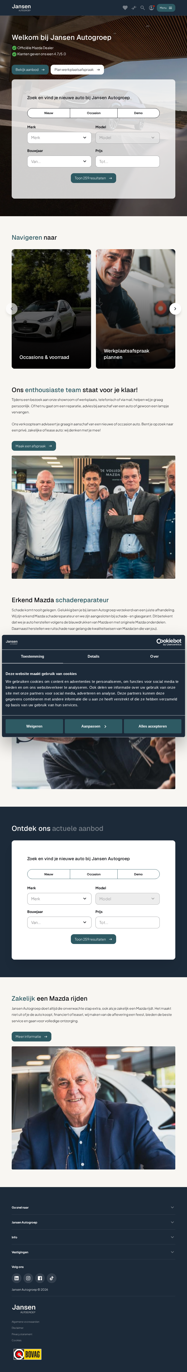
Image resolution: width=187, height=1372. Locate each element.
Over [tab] (154, 656)
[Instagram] (28, 1278)
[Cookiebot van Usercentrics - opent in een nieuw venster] (160, 642)
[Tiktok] (51, 1278)
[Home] (21, 8)
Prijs (99, 150)
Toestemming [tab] (32, 656)
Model (100, 127)
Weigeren (34, 726)
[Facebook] (40, 1278)
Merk (31, 127)
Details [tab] (94, 656)
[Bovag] (27, 1354)
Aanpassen (90, 726)
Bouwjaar (35, 150)
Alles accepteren (153, 726)
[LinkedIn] (16, 1278)
